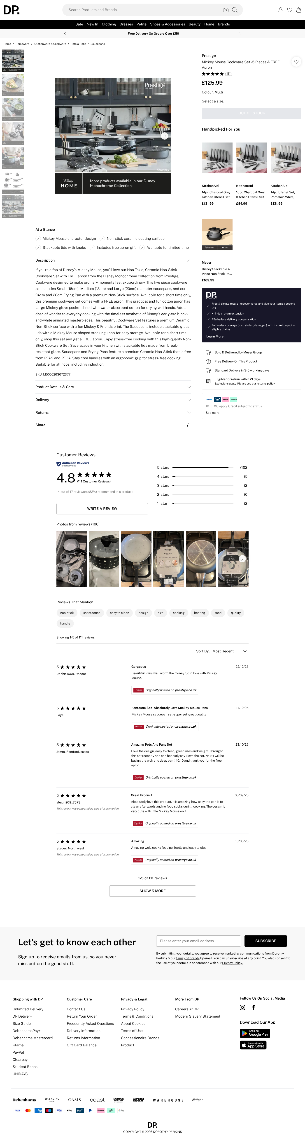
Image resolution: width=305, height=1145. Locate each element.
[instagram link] (242, 1007)
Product (127, 1045)
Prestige (209, 56)
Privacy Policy (132, 1009)
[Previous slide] (65, 33)
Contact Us (76, 1009)
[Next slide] (240, 33)
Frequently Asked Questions (90, 1023)
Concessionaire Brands (140, 1038)
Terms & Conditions (137, 1016)
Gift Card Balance (82, 1045)
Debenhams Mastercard (33, 1038)
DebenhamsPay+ (27, 1031)
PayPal (18, 1052)
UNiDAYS (20, 1074)
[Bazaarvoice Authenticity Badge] (72, 464)
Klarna (18, 1045)
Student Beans (25, 1067)
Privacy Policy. (232, 963)
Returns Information (83, 1038)
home (7, 43)
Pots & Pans (78, 43)
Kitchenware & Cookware (50, 43)
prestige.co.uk (185, 690)
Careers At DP (186, 1009)
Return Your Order (82, 1016)
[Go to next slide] (164, 136)
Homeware (22, 43)
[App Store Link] (255, 1039)
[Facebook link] (253, 1007)
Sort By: (203, 651)
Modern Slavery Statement (197, 1016)
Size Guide (22, 1023)
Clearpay (20, 1059)
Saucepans (98, 43)
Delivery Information (83, 1031)
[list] (113, 136)
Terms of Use (132, 1031)
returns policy (266, 383)
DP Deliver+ (22, 1016)
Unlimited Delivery (28, 1009)
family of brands (188, 958)
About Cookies (133, 1023)
